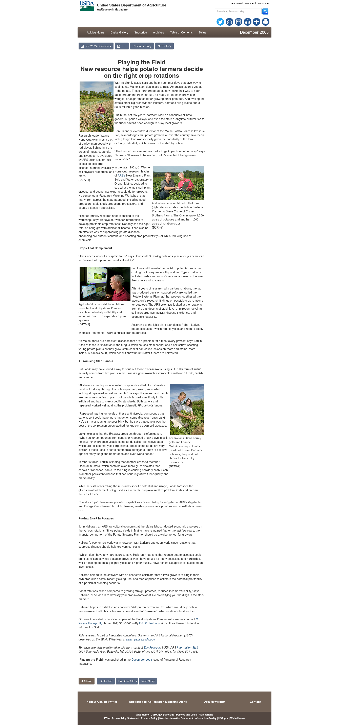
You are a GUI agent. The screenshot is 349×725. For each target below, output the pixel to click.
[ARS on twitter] (220, 21)
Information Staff (187, 647)
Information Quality (206, 718)
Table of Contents (181, 32)
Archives (158, 32)
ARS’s (121, 175)
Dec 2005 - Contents (97, 46)
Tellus (202, 32)
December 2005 (141, 659)
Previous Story (142, 46)
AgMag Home (95, 32)
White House (237, 718)
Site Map (169, 714)
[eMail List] (229, 21)
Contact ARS (263, 3)
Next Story (164, 46)
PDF (123, 46)
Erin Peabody (152, 647)
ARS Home (236, 3)
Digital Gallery (119, 32)
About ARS (249, 3)
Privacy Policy (149, 718)
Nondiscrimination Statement (176, 718)
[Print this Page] (265, 21)
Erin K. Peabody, (149, 623)
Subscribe (140, 32)
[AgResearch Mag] (238, 21)
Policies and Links (186, 714)
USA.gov (223, 718)
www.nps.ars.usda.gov (140, 639)
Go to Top (106, 681)
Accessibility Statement (125, 718)
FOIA (107, 718)
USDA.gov (157, 714)
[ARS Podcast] (247, 21)
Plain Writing (206, 714)
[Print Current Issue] (263, 22)
